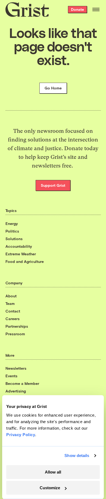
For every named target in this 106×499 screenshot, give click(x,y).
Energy (11, 223)
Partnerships (16, 326)
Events (11, 376)
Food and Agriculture (24, 261)
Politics (12, 231)
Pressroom (15, 333)
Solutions (14, 238)
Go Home (53, 88)
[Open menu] (96, 9)
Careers (12, 318)
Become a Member (22, 383)
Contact (12, 311)
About (11, 296)
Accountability (18, 246)
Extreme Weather (20, 254)
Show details (76, 455)
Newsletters (15, 368)
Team (10, 303)
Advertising (15, 391)
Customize (50, 487)
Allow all (53, 472)
